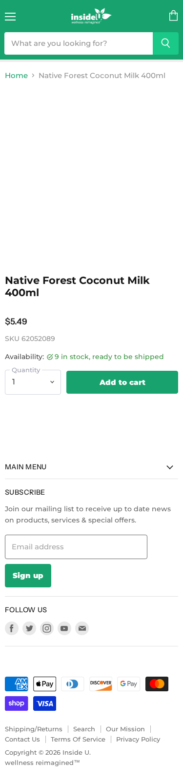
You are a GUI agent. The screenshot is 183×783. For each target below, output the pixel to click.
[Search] (166, 43)
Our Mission (125, 729)
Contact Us (22, 739)
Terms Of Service (78, 739)
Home (16, 75)
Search (84, 729)
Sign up (28, 575)
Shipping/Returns (33, 729)
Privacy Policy (138, 739)
